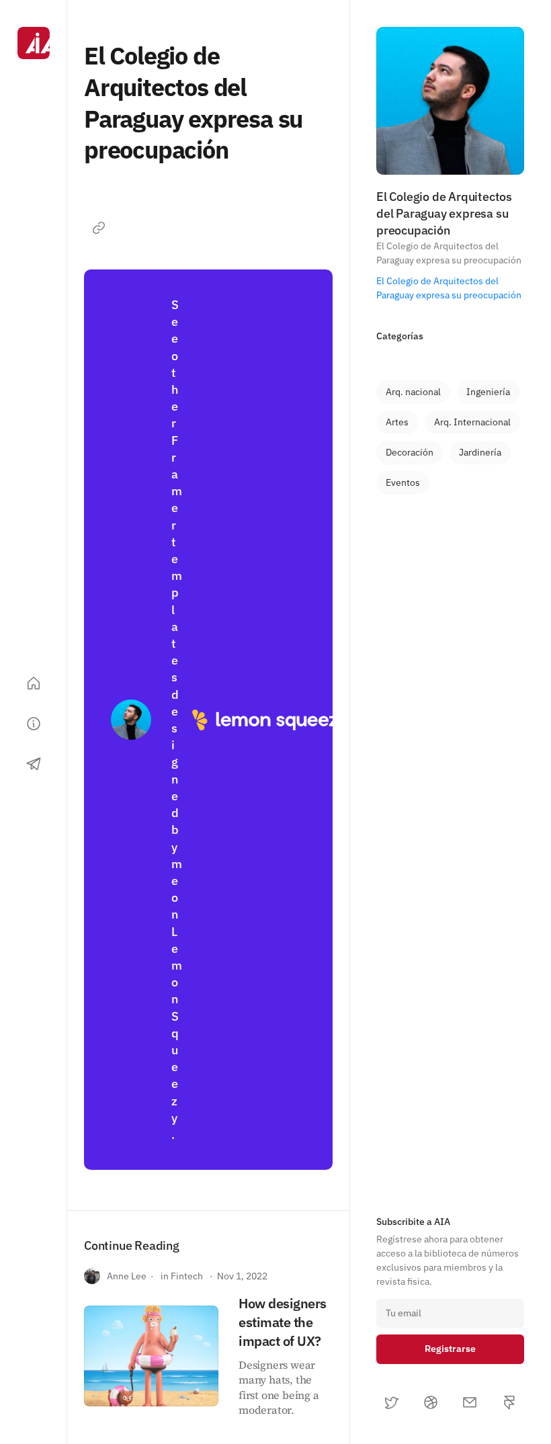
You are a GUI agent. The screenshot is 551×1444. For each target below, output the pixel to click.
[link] (413, 392)
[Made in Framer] (33, 1402)
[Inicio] (33, 683)
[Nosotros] (33, 723)
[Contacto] (33, 764)
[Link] (99, 228)
